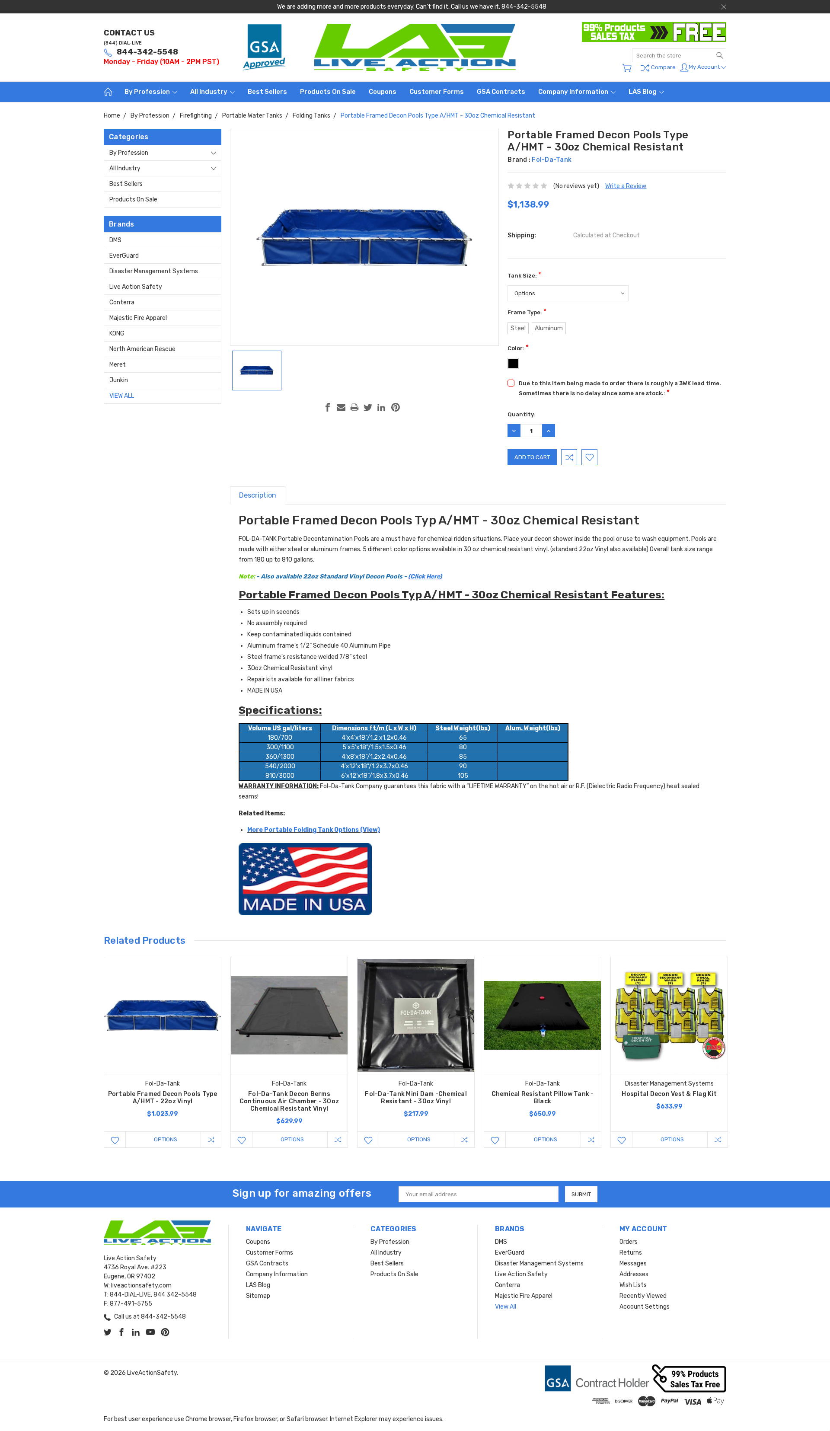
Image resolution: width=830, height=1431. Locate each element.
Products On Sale (328, 92)
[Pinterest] (395, 407)
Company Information (574, 92)
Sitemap (258, 1296)
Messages (633, 1263)
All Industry (209, 92)
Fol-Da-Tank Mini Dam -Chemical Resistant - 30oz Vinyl (416, 1097)
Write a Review (625, 186)
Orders (628, 1242)
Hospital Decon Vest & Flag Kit (669, 1094)
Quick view (162, 1038)
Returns (630, 1252)
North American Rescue (142, 349)
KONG (116, 333)
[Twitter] (368, 407)
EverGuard (124, 255)
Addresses (633, 1274)
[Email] (341, 407)
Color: (518, 347)
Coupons (382, 92)
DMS (115, 240)
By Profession (147, 92)
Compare (663, 67)
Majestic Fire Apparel (138, 318)
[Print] (354, 407)
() (351, 576)
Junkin (118, 380)
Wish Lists (633, 1285)
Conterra (121, 302)
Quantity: (522, 414)
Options (165, 1139)
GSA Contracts (501, 92)
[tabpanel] (162, 1052)
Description (257, 495)
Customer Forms (436, 92)
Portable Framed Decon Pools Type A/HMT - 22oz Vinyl (162, 1097)
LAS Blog (643, 92)
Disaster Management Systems (153, 271)
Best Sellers (267, 92)
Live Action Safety (135, 287)
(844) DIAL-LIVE (123, 43)
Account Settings (644, 1306)
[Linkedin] (381, 407)
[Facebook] (327, 407)
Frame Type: (527, 311)
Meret (117, 364)
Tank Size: (524, 275)
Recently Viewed (643, 1296)
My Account (705, 67)
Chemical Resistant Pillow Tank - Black (543, 1097)
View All (121, 395)
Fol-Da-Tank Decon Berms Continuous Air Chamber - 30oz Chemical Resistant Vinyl (289, 1101)
